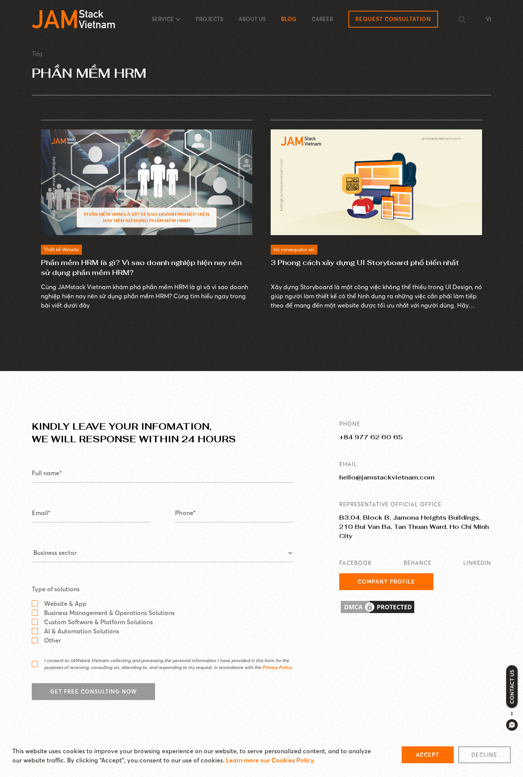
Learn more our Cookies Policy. (270, 760)
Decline (484, 754)
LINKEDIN (477, 562)
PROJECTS (209, 19)
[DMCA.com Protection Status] (415, 607)
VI (488, 19)
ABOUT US (252, 19)
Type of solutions (56, 589)
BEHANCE (417, 562)
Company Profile (386, 581)
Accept (427, 754)
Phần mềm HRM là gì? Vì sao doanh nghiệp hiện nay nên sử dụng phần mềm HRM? (141, 267)
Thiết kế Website (61, 249)
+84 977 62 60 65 (371, 437)
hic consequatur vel (294, 249)
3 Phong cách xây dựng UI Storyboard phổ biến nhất (365, 262)
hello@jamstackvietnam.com (387, 477)
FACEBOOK (355, 562)
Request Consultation (393, 19)
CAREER (322, 19)
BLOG (288, 19)
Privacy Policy (276, 667)
